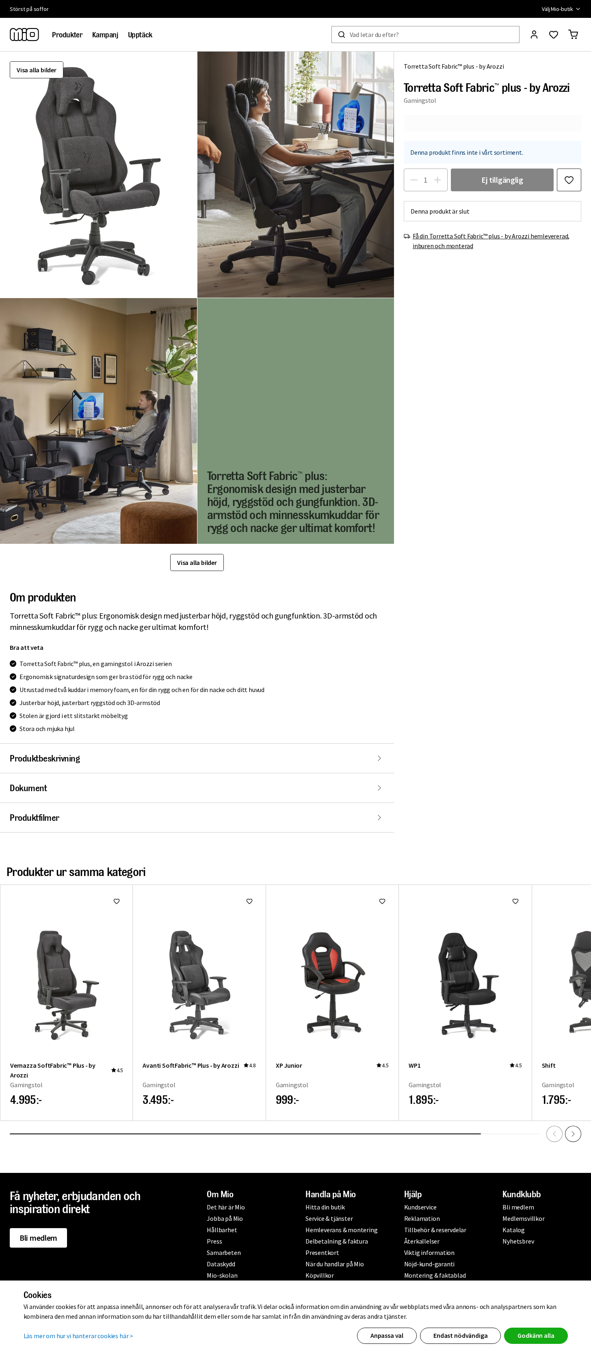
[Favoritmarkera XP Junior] (382, 901)
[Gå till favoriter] (554, 34)
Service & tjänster (329, 1218)
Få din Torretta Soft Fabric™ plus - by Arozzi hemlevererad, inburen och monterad (491, 241)
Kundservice (420, 1207)
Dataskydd (221, 1264)
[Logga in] (534, 34)
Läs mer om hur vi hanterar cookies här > (79, 1336)
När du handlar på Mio (334, 1264)
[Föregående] (554, 1134)
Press (214, 1241)
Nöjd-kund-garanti (429, 1264)
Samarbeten (223, 1252)
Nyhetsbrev (518, 1241)
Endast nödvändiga (460, 1335)
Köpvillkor (319, 1275)
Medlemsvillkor (523, 1218)
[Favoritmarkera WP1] (515, 901)
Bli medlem (38, 1238)
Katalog (513, 1230)
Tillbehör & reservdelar (435, 1230)
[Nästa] (573, 1134)
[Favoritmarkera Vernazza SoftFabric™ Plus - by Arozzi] (116, 901)
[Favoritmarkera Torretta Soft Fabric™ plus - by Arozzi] (569, 180)
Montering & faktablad (435, 1275)
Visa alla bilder (36, 70)
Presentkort (322, 1252)
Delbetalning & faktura (336, 1241)
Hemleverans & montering (341, 1230)
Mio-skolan (222, 1275)
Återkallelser (421, 1241)
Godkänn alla (535, 1335)
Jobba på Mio (225, 1218)
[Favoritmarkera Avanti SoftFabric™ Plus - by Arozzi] (249, 901)
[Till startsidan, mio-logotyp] (24, 34)
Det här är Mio (226, 1207)
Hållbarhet (222, 1230)
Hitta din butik (325, 1207)
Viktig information (429, 1252)
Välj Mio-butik (557, 9)
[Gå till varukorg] (573, 34)
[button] (295, 175)
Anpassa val (386, 1335)
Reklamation (422, 1218)
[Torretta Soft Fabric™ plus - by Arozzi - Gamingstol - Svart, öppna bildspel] (98, 175)
